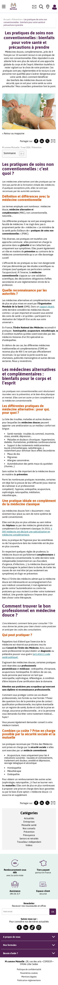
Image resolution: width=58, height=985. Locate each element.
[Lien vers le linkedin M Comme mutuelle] (25, 927)
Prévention (17, 19)
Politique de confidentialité (29, 969)
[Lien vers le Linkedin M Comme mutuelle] (42, 142)
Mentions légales (29, 977)
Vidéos (29, 845)
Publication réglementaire (29, 980)
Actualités (29, 818)
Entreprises (29, 821)
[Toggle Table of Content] (20, 153)
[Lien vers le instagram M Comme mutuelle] (38, 927)
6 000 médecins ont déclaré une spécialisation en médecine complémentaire (27, 531)
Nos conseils (29, 828)
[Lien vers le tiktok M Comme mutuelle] (32, 927)
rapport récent (47, 306)
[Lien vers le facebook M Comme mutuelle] (19, 927)
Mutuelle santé (29, 825)
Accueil (7, 19)
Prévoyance (29, 835)
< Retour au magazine (13, 133)
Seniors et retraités (29, 838)
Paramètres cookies (29, 973)
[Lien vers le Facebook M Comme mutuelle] (36, 142)
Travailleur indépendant (29, 842)
